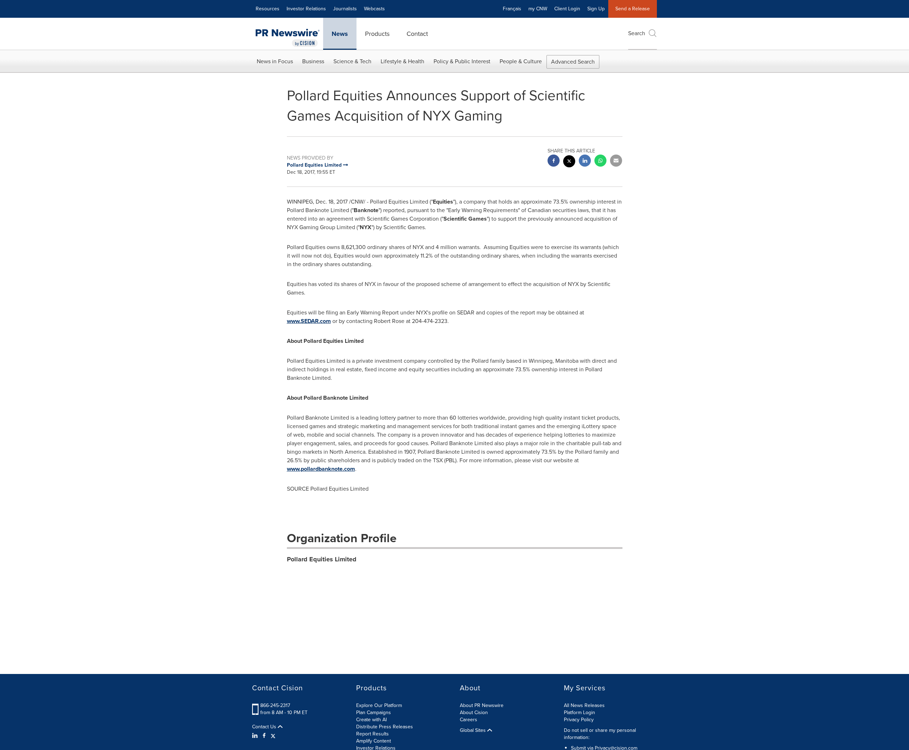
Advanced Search (573, 62)
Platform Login (579, 712)
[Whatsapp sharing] (600, 161)
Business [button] (313, 61)
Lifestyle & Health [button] (402, 61)
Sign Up (596, 8)
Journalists (345, 8)
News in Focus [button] (275, 61)
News (340, 33)
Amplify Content (373, 741)
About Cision (474, 712)
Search (636, 33)
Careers (468, 719)
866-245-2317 (275, 705)
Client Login (567, 8)
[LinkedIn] (256, 735)
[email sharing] (616, 161)
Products (377, 33)
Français (512, 8)
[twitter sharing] (569, 162)
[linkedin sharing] (585, 161)
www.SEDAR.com (309, 321)
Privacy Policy (579, 719)
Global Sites (473, 730)
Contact (417, 33)
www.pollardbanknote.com (321, 469)
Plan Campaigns (373, 712)
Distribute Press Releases (384, 726)
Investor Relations (306, 8)
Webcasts (374, 8)
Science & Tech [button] (352, 61)
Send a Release (632, 8)
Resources (267, 8)
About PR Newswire (482, 705)
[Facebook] (264, 735)
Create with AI (371, 719)
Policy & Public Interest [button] (462, 61)
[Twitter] (273, 735)
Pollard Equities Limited (321, 559)
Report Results (372, 734)
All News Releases (584, 705)
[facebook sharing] (554, 161)
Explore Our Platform (379, 705)
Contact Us (265, 726)
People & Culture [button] (521, 61)
